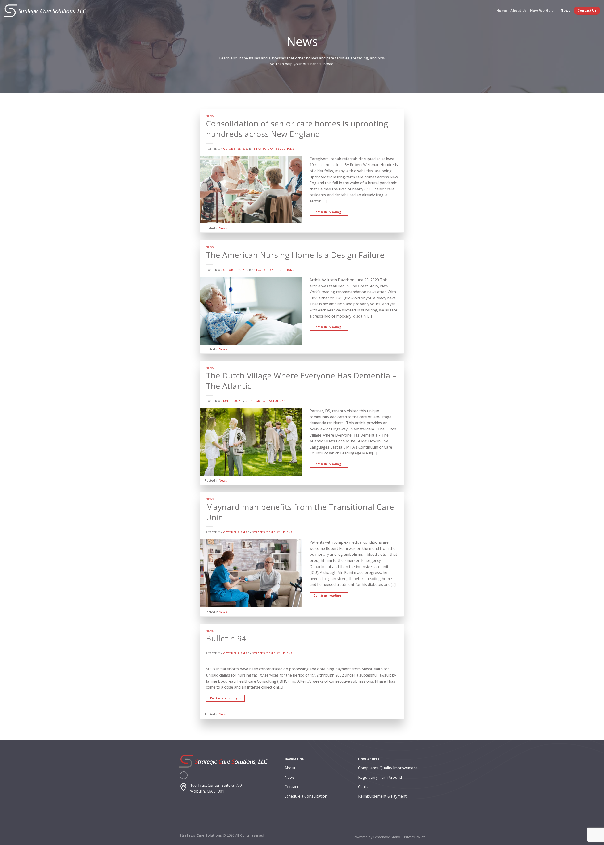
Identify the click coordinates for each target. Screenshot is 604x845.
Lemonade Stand (386, 837)
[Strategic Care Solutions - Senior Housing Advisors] (45, 10)
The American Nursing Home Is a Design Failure (295, 254)
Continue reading (329, 212)
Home (501, 10)
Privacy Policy (414, 837)
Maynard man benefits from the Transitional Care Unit (300, 512)
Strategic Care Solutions (274, 148)
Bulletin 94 (226, 638)
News (565, 10)
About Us (518, 10)
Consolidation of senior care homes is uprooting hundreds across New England (297, 128)
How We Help (542, 10)
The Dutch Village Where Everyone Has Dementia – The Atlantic (301, 380)
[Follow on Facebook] (184, 775)
